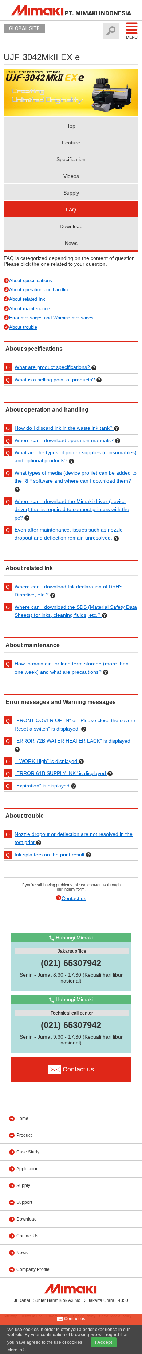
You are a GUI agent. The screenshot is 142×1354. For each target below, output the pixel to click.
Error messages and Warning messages (51, 317)
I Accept (103, 1342)
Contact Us (27, 1235)
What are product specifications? (53, 367)
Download (71, 226)
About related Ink (27, 299)
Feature (71, 142)
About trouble (23, 327)
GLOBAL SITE (24, 28)
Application (27, 1168)
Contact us (74, 898)
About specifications (30, 280)
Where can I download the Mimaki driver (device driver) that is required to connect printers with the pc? (72, 509)
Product (24, 1135)
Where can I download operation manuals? (65, 440)
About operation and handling (39, 289)
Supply (71, 193)
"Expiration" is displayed (42, 786)
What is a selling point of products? (55, 379)
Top (71, 126)
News (71, 243)
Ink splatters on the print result (49, 854)
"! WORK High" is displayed (47, 761)
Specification (71, 159)
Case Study (27, 1152)
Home (22, 1118)
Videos (71, 176)
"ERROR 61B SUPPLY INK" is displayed (61, 773)
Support (24, 1202)
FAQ (71, 210)
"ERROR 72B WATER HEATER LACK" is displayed (72, 741)
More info (16, 1350)
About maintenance (29, 308)
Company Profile (33, 1269)
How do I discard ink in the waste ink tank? (64, 428)
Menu (132, 37)
